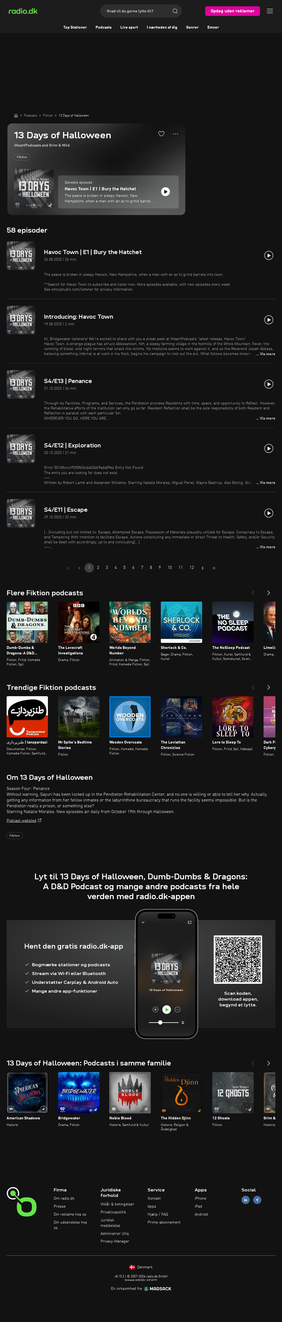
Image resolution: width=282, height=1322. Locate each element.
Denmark (144, 1267)
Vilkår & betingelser (117, 1204)
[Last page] (213, 568)
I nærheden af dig (162, 27)
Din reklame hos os (70, 1214)
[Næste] (268, 590)
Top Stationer (75, 27)
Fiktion (22, 157)
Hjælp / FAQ (158, 1214)
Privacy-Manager (115, 1241)
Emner (213, 27)
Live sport (129, 27)
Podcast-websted (21, 821)
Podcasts (104, 27)
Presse (60, 1206)
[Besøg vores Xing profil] (257, 1200)
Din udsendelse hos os (70, 1225)
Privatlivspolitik (113, 1212)
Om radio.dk (64, 1198)
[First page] (68, 568)
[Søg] (175, 11)
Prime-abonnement (164, 1222)
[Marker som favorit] (161, 133)
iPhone (200, 1198)
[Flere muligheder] (175, 134)
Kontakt (154, 1198)
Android (201, 1214)
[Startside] (16, 115)
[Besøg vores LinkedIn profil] (245, 1200)
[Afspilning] (165, 191)
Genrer (192, 27)
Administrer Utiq (115, 1234)
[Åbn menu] (270, 11)
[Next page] (202, 568)
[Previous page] (79, 568)
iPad (198, 1206)
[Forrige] (252, 590)
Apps (152, 1206)
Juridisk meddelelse (110, 1223)
